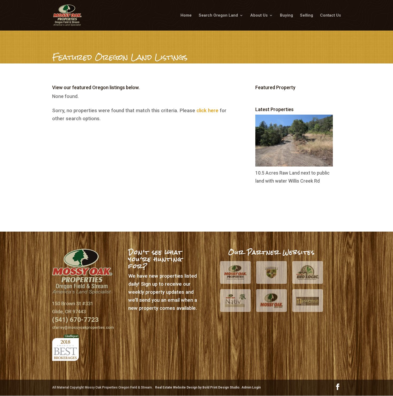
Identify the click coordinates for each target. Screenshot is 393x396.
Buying (286, 15)
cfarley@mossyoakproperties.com (83, 327)
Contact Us (330, 15)
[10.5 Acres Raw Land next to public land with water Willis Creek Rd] (294, 165)
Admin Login (251, 387)
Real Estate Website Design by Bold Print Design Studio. (198, 387)
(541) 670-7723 (75, 319)
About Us (259, 15)
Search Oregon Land (218, 15)
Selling (306, 15)
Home (186, 15)
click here (207, 111)
